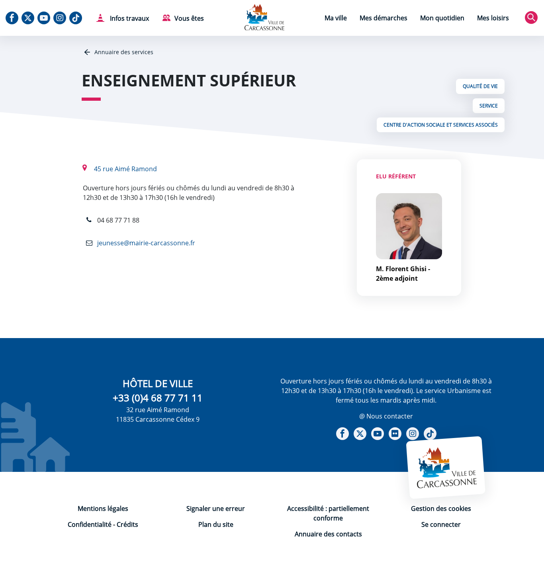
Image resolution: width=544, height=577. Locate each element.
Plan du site (215, 524)
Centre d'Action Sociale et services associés (441, 124)
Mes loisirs (493, 18)
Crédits (127, 524)
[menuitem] (336, 19)
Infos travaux (128, 18)
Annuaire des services (123, 52)
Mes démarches (383, 18)
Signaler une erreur (215, 508)
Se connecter (441, 524)
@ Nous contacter (386, 416)
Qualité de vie (480, 86)
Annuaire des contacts (328, 534)
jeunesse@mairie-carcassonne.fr (145, 243)
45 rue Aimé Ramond (125, 168)
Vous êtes (189, 18)
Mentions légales (103, 508)
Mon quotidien (442, 18)
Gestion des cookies (441, 508)
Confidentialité (90, 524)
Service (488, 105)
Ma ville (336, 18)
